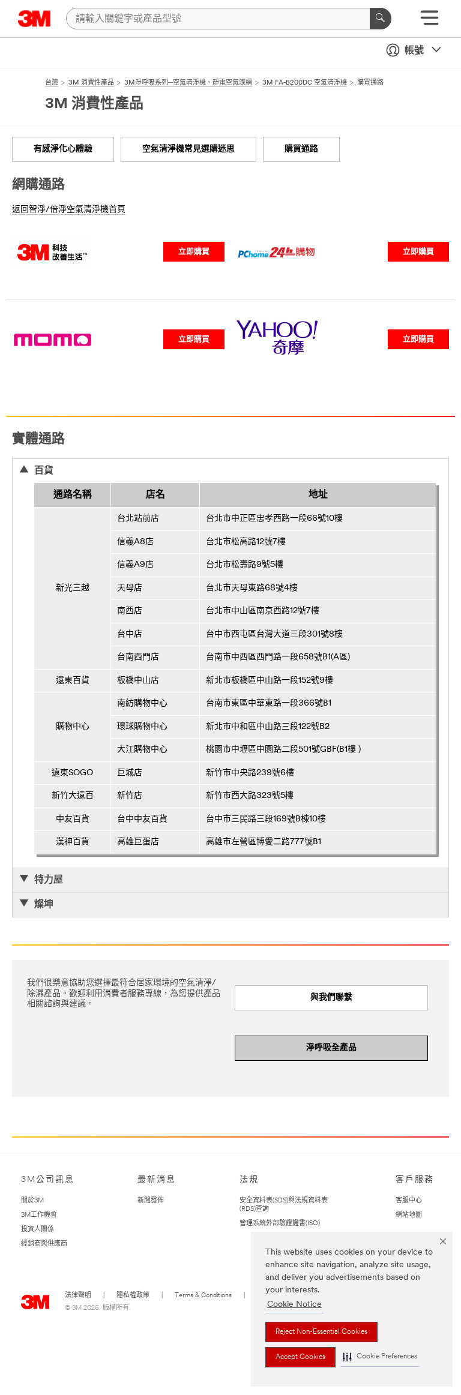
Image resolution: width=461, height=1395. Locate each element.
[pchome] (277, 237)
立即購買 (193, 252)
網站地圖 (409, 1215)
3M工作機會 (39, 1215)
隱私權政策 (132, 1295)
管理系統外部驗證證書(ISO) (280, 1223)
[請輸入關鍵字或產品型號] (380, 18)
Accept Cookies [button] (300, 1357)
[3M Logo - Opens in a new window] (34, 19)
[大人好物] (52, 324)
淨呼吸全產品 (331, 1047)
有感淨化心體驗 (63, 149)
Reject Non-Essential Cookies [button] (321, 1332)
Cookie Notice (294, 1304)
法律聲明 (78, 1295)
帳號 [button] (414, 51)
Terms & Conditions (203, 1295)
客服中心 (409, 1201)
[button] (380, 1357)
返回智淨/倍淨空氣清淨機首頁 (68, 209)
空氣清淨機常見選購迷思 (188, 149)
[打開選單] (429, 21)
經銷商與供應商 (44, 1244)
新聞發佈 (150, 1201)
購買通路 (301, 149)
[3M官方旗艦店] (52, 237)
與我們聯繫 (331, 997)
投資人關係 (37, 1229)
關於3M (32, 1201)
